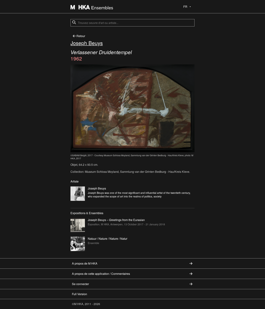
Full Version (79, 294)
